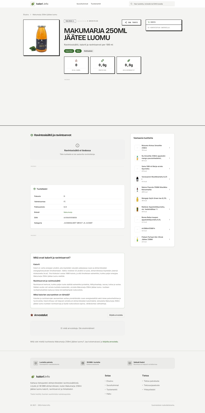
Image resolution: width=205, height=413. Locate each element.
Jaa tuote (133, 22)
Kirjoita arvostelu (116, 315)
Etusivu (26, 15)
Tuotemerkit (96, 4)
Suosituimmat (82, 4)
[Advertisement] (102, 98)
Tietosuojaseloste (152, 385)
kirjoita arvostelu (110, 341)
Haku (109, 394)
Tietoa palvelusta (151, 381)
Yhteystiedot (149, 389)
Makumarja (68, 212)
